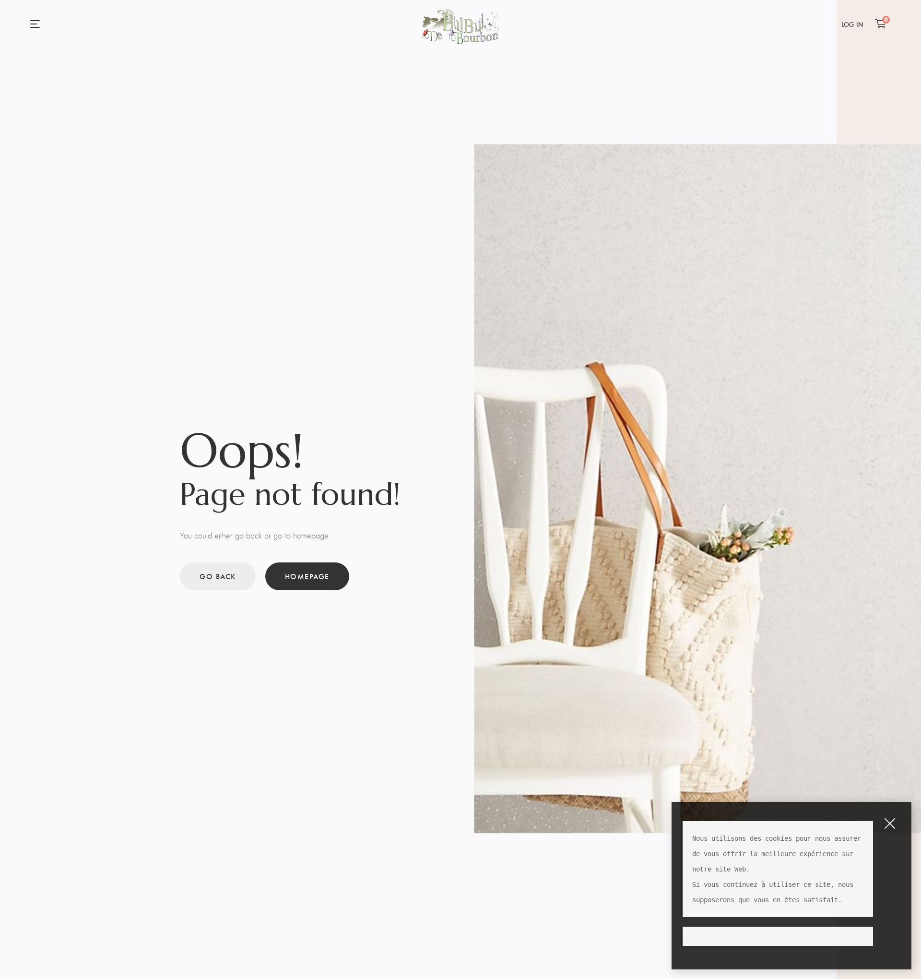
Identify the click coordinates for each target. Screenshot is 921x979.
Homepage (307, 576)
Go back (218, 576)
